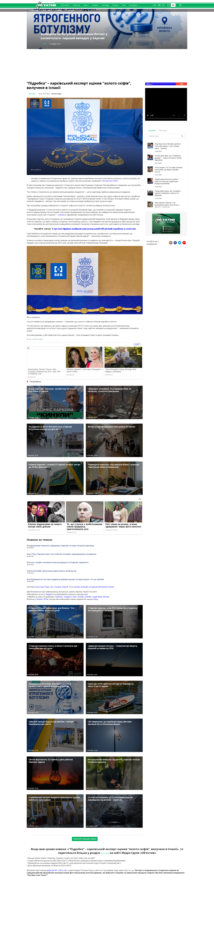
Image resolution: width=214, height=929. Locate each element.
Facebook (58, 596)
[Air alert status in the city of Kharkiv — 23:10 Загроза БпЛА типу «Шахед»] (80, 10)
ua (159, 5)
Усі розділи (133, 5)
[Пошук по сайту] (168, 5)
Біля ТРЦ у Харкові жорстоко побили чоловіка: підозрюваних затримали (61, 554)
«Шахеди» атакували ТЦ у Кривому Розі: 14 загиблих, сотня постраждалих (74, 36)
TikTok (45, 599)
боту (96, 599)
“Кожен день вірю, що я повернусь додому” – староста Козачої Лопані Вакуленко (168, 158)
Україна (58, 587)
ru (163, 5)
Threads (80, 596)
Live (154, 5)
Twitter (179, 242)
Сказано (115, 5)
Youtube (39, 599)
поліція (111, 587)
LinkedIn (88, 596)
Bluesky (106, 596)
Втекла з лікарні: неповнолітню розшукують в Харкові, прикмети (57, 562)
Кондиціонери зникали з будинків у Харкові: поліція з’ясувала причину (60, 545)
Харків (65, 587)
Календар (105, 5)
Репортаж (76, 5)
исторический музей (98, 587)
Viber (75, 596)
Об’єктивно (65, 5)
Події (124, 5)
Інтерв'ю (152, 130)
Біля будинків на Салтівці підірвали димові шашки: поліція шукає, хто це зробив (65, 579)
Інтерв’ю (95, 5)
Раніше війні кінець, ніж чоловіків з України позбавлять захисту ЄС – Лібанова (168, 193)
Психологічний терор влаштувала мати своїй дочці (51, 571)
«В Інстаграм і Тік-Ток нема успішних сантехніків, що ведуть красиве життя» (168, 169)
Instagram (68, 596)
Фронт (86, 5)
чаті (86, 594)
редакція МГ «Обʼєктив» (56, 870)
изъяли (77, 587)
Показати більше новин (84, 839)
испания (84, 587)
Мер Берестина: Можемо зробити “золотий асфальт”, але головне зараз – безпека (168, 146)
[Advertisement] (107, 64)
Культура (32, 94)
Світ (52, 587)
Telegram (49, 594)
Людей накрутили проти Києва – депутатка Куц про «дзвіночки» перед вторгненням (167, 181)
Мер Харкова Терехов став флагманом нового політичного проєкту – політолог (167, 205)
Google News (97, 596)
